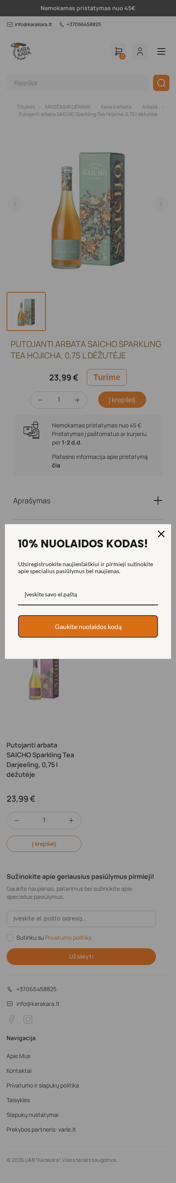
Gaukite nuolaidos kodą (88, 626)
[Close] (161, 534)
